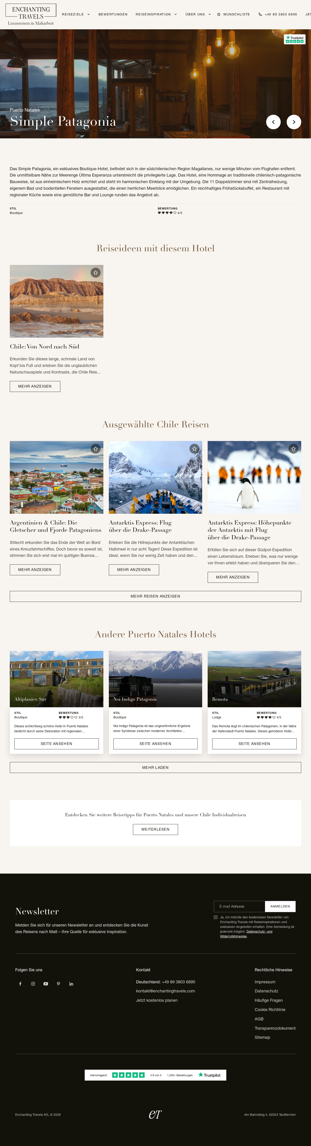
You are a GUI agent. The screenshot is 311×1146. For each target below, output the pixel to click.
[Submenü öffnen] (88, 14)
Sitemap (262, 1037)
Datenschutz (266, 991)
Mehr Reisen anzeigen (155, 596)
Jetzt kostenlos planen (157, 1000)
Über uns (195, 14)
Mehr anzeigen (35, 386)
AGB (259, 1018)
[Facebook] (20, 984)
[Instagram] (33, 984)
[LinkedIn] (71, 984)
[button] (96, 273)
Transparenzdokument (275, 1028)
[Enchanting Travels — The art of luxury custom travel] (30, 15)
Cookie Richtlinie (270, 1009)
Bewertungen (113, 14)
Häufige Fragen (269, 1000)
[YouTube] (46, 984)
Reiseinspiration (153, 14)
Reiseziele (73, 14)
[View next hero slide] (294, 122)
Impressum (265, 981)
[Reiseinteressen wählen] (59, 984)
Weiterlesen (155, 829)
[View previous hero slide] (273, 122)
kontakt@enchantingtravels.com (165, 991)
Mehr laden (155, 767)
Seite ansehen (57, 743)
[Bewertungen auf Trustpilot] (295, 39)
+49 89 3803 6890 (178, 981)
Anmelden (280, 906)
